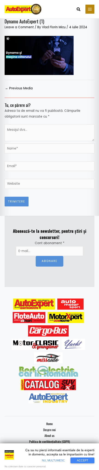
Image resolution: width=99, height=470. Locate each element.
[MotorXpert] (66, 317)
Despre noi (49, 429)
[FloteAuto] (29, 317)
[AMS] (70, 304)
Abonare (49, 261)
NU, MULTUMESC (53, 460)
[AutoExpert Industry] (48, 398)
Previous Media (19, 88)
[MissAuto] (48, 357)
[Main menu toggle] (89, 9)
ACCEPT (82, 460)
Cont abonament (49, 243)
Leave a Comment (19, 27)
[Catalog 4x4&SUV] (48, 384)
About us (49, 435)
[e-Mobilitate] (48, 371)
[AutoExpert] (34, 304)
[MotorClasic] (36, 344)
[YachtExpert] (73, 344)
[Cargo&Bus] (48, 330)
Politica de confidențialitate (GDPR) (49, 441)
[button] (79, 9)
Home (49, 423)
